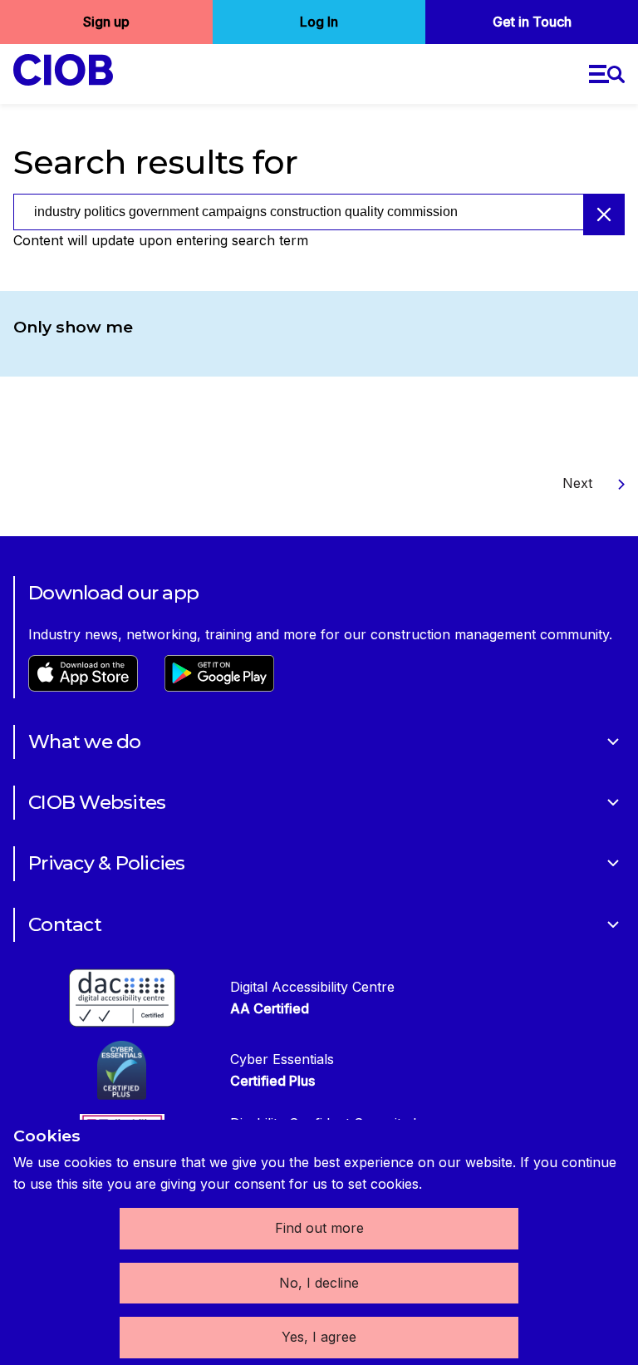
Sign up (106, 21)
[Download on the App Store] (83, 686)
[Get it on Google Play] (219, 686)
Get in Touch (532, 21)
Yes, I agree (319, 1336)
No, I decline (319, 1282)
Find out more (319, 1228)
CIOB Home (73, 70)
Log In (319, 21)
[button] (607, 74)
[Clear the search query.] (604, 214)
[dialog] (319, 1242)
